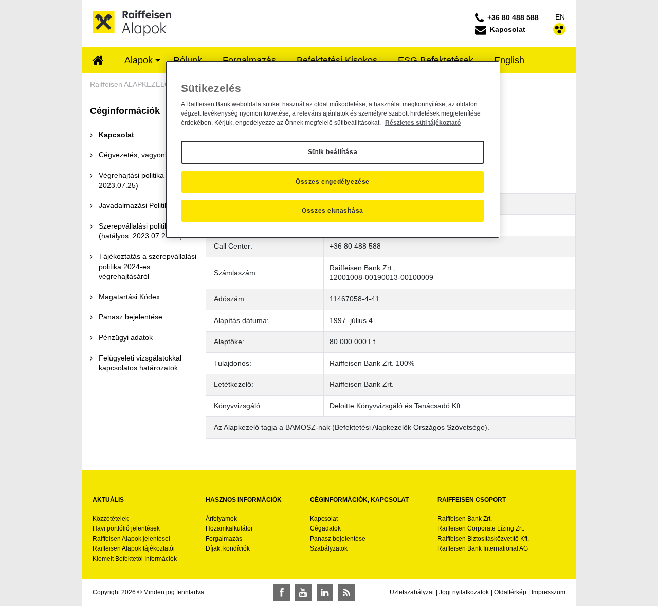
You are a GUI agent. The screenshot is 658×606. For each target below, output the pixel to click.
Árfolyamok (221, 518)
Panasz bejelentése (337, 538)
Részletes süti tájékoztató (423, 122)
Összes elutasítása (332, 210)
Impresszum (548, 592)
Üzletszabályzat (412, 592)
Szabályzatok (329, 548)
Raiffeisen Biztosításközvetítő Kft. (483, 538)
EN (560, 17)
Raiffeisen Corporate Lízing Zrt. (480, 528)
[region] (333, 149)
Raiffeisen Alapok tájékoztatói (134, 548)
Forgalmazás (224, 538)
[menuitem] (98, 61)
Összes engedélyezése (333, 181)
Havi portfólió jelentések (126, 528)
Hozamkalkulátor (229, 528)
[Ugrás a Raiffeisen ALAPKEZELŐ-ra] (132, 23)
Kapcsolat (324, 518)
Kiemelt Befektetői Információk (135, 558)
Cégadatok (325, 528)
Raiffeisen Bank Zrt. (464, 518)
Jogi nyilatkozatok (464, 592)
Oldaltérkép (510, 592)
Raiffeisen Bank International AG (482, 548)
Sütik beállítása (333, 152)
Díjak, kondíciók (228, 548)
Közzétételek (111, 518)
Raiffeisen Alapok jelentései (131, 538)
